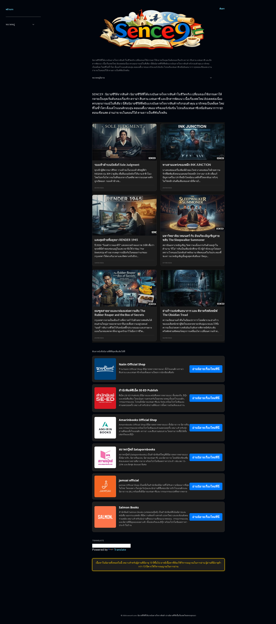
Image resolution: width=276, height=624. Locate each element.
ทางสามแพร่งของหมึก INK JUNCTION (187, 164)
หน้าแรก (9, 9)
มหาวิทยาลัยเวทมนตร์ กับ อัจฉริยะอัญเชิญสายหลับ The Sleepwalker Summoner (191, 237)
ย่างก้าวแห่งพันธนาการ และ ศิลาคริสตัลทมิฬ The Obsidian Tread (190, 312)
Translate (120, 549)
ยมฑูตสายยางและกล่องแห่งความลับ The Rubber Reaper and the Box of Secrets (119, 312)
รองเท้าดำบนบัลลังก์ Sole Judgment (116, 164)
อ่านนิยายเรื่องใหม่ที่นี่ (206, 369)
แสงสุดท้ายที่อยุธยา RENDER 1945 (116, 239)
